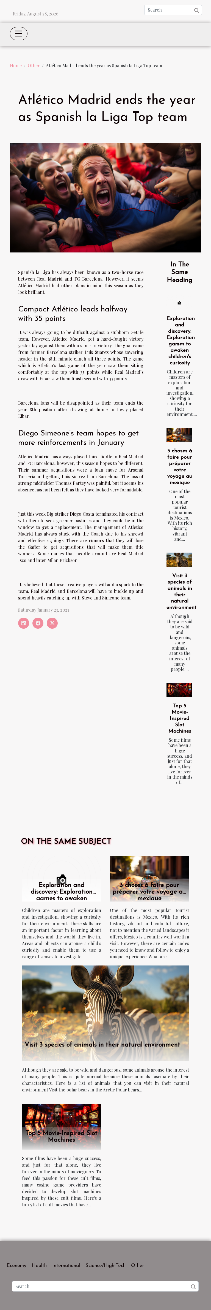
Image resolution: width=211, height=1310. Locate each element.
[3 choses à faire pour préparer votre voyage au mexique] (179, 435)
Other (34, 65)
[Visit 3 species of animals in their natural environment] (179, 560)
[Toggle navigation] (18, 33)
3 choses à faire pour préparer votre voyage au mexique (149, 892)
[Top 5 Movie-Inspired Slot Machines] (179, 690)
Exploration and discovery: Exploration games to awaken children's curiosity (62, 895)
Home (16, 65)
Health (39, 1265)
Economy (16, 1265)
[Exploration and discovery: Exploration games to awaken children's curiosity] (179, 302)
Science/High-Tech (105, 1265)
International (66, 1265)
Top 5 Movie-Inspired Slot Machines (179, 718)
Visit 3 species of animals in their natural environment (102, 1045)
